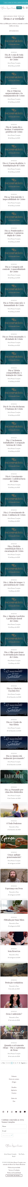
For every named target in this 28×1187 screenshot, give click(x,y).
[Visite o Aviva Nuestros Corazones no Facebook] (7, 1112)
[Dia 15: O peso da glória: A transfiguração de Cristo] (14, 150)
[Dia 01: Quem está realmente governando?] (14, 743)
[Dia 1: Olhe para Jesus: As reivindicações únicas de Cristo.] (14, 639)
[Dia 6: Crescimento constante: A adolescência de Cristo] (14, 463)
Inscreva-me (7, 1135)
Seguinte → (24, 1063)
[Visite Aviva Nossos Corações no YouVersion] (24, 1112)
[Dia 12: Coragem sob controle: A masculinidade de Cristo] (14, 254)
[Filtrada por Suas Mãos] (14, 907)
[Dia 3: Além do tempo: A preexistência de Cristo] (14, 569)
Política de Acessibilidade (14, 1173)
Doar (19, 8)
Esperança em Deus (14, 889)
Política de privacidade (14, 1167)
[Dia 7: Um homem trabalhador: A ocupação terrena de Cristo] (14, 427)
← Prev (3, 1063)
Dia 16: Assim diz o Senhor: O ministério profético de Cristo (14, 129)
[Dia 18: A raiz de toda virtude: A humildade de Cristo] (14, 42)
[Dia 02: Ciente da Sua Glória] (14, 709)
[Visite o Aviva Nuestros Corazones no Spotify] (20, 1112)
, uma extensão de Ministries (14, 1163)
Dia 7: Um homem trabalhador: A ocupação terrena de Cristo (14, 443)
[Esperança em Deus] (14, 875)
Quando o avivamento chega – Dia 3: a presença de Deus (14, 1048)
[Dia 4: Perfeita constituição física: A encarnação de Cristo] (14, 533)
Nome (4, 1126)
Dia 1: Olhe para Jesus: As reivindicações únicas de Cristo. (14, 655)
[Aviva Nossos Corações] (8, 7)
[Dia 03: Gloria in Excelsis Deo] (14, 675)
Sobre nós (14, 1098)
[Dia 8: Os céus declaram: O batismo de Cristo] (14, 393)
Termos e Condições (14, 1170)
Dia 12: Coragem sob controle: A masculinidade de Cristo (14, 269)
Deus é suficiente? (14, 1014)
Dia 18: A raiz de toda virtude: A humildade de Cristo (14, 57)
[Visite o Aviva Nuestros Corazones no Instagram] (3, 1112)
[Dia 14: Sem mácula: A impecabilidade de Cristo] (14, 184)
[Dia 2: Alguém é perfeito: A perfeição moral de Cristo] (14, 603)
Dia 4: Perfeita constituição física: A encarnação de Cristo (14, 549)
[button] (26, 8)
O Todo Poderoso (14, 824)
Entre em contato (14, 1079)
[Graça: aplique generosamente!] (14, 842)
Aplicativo (14, 1090)
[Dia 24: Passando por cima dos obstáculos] (14, 777)
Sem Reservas (14, 951)
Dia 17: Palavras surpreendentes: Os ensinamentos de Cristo (14, 93)
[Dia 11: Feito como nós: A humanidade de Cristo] (14, 290)
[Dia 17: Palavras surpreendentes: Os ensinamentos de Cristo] (14, 78)
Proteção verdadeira (14, 983)
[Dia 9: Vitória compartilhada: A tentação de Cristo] (14, 357)
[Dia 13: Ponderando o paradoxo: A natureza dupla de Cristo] (14, 218)
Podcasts (14, 1076)
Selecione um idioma (13, 1175)
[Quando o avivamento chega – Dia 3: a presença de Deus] (14, 1032)
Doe (14, 1101)
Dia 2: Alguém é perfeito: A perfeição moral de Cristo (14, 618)
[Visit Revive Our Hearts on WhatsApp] (12, 1112)
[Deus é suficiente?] (14, 1001)
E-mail (4, 1131)
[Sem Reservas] (14, 938)
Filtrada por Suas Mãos (14, 920)
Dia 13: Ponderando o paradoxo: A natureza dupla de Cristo (14, 233)
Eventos (14, 1093)
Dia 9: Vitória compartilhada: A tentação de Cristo (14, 373)
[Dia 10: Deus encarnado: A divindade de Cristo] (14, 324)
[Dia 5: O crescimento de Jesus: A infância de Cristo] (14, 499)
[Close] (26, 2)
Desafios (14, 1087)
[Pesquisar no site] (23, 8)
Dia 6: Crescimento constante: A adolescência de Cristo (14, 479)
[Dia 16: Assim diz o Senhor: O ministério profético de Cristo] (14, 114)
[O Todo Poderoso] (14, 810)
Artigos (14, 1082)
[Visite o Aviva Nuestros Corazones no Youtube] (16, 1112)
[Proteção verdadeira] (14, 970)
